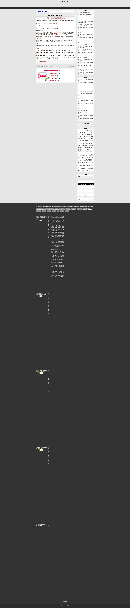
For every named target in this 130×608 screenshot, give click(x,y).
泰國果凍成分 (68, 209)
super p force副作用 (83, 130)
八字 (41, 206)
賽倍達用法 (83, 165)
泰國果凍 (59, 18)
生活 (48, 211)
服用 (45, 208)
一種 (38, 206)
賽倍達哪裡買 (87, 160)
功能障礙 (46, 206)
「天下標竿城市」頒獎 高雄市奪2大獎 (84, 90)
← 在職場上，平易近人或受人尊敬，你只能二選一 (44, 66)
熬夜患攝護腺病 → (72, 66)
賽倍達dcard (88, 157)
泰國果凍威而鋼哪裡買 (40, 209)
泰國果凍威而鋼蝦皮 (56, 209)
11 (81, 191)
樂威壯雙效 (86, 150)
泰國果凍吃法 (67, 208)
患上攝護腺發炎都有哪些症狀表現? (84, 12)
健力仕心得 (84, 136)
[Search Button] (65, 5)
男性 (50, 211)
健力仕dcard (86, 134)
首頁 (37, 7)
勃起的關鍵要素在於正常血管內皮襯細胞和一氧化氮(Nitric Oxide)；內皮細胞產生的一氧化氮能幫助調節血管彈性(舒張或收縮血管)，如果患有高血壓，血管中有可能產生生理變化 (57, 235)
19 (83, 193)
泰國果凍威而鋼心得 (48, 209)
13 (85, 191)
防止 (64, 18)
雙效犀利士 (82, 170)
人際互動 (60, 7)
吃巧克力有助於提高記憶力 (82, 44)
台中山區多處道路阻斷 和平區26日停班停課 (85, 91)
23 (92, 193)
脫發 (62, 18)
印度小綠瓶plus (82, 140)
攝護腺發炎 (41, 208)
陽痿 (58, 211)
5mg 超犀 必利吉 (54, 213)
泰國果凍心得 (62, 209)
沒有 (53, 208)
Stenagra (79, 130)
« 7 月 (79, 199)
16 (92, 191)
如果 (53, 206)
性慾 (92, 206)
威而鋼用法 (84, 143)
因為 (50, 206)
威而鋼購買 (87, 143)
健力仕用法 (81, 138)
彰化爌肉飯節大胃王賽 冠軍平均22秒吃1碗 (85, 110)
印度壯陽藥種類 (42, 7)
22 (90, 193)
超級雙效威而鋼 (83, 168)
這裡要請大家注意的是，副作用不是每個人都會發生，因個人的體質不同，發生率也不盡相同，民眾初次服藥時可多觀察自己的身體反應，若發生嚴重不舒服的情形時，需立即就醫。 (57, 228)
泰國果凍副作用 (61, 208)
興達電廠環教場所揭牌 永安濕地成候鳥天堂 (85, 86)
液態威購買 (44, 211)
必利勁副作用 (86, 145)
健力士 (85, 138)
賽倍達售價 (81, 163)
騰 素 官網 (87, 170)
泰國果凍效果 (74, 209)
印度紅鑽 (91, 140)
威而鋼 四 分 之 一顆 (83, 206)
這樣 (55, 211)
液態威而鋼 (90, 209)
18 (81, 193)
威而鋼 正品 (80, 143)
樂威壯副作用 (88, 148)
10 (79, 191)
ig (36, 206)
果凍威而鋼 (65, 1)
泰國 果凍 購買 (79, 209)
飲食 (68, 211)
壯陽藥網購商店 (70, 7)
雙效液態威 (53, 17)
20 (85, 193)
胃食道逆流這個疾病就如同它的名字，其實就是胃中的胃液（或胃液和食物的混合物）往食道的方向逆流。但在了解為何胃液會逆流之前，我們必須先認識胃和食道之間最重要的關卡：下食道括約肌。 (57, 265)
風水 (65, 211)
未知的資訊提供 (86, 123)
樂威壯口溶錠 (49, 208)
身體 (53, 211)
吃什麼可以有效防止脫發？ (55, 15)
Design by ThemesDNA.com (65, 606)
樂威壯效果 (81, 150)
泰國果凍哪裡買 (73, 208)
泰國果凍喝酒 (79, 208)
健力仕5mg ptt (85, 132)
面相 (63, 211)
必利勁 (81, 145)
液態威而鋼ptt (38, 211)
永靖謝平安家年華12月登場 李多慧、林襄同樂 (85, 88)
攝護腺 (37, 208)
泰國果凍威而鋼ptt (86, 208)
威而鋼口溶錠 (64, 206)
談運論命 (56, 7)
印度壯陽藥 (65, 601)
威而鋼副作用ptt (58, 206)
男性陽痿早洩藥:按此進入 (42, 11)
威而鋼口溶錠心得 (70, 206)
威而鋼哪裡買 (76, 206)
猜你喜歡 (64, 7)
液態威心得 (85, 209)
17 (79, 193)
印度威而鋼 (47, 7)
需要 (60, 211)
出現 (43, 206)
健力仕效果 (90, 136)
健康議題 (52, 7)
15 (90, 191)
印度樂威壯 (87, 140)
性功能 (89, 206)
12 (83, 191)
